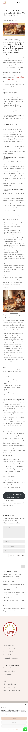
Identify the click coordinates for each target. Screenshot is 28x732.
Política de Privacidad (17, 729)
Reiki (23, 18)
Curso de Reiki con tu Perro (11, 655)
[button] (26, 705)
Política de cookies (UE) (9, 684)
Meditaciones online (9, 671)
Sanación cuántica (8, 674)
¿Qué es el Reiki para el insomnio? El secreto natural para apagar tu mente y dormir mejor (14, 587)
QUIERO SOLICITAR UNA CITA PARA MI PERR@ (14, 496)
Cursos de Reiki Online (9, 652)
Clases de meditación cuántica (11, 668)
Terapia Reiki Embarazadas (10, 658)
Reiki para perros (6, 20)
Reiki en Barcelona (8, 645)
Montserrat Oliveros (8, 18)
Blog (20, 18)
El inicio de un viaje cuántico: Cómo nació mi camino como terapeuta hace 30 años (13, 603)
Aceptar (14, 718)
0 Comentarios (13, 20)
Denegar (14, 722)
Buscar (23, 566)
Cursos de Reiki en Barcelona (11, 649)
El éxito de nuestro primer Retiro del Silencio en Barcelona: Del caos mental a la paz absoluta (14, 595)
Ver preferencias (14, 726)
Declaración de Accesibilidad (11, 690)
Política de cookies (10, 729)
